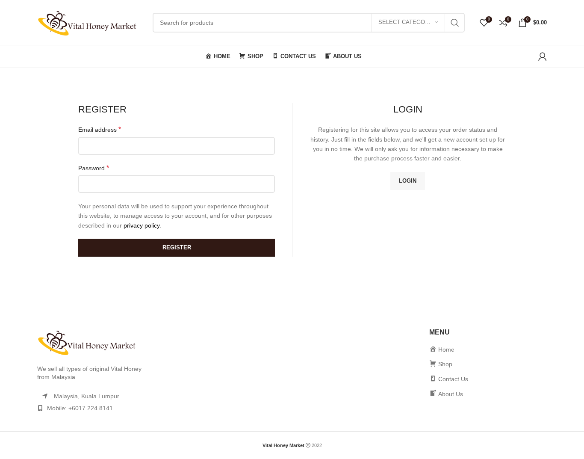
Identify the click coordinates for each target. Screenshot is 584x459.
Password (93, 168)
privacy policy (141, 225)
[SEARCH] (455, 23)
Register (176, 247)
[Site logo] (90, 21)
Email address (99, 129)
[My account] (542, 56)
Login (407, 181)
